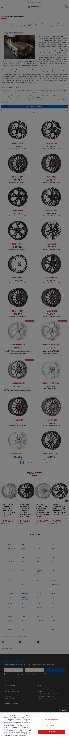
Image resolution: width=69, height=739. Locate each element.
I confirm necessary (51, 720)
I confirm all (51, 731)
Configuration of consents (51, 725)
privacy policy (9, 724)
